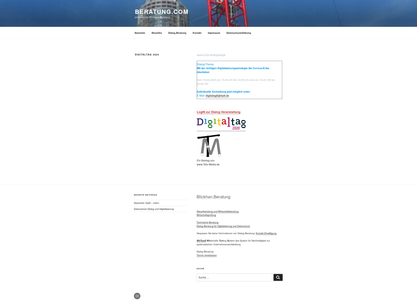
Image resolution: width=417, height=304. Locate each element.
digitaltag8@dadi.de (217, 95)
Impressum (214, 32)
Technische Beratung (207, 222)
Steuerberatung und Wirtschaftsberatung (218, 211)
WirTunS (201, 240)
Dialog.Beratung (177, 32)
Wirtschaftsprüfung (206, 215)
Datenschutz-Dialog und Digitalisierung (154, 209)
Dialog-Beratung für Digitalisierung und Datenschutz (223, 226)
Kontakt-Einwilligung (266, 233)
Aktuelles (156, 32)
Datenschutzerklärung (238, 32)
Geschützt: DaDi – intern (146, 203)
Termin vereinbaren (207, 255)
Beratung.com (162, 11)
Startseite (140, 32)
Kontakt (197, 32)
